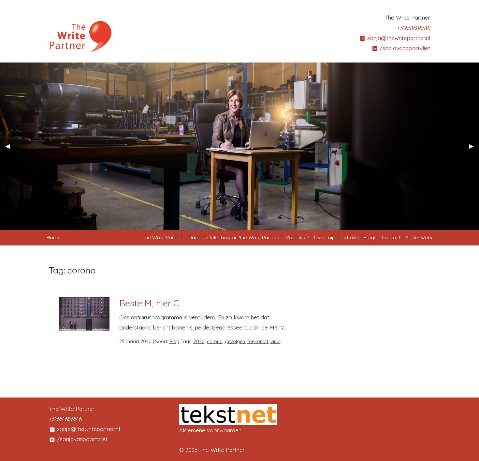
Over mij (323, 237)
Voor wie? (297, 237)
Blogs (370, 237)
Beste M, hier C (149, 303)
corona (215, 341)
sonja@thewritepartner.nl (398, 38)
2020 (199, 341)
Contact (391, 237)
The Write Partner (162, 237)
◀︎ (10, 149)
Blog (174, 341)
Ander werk (418, 237)
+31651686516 (413, 27)
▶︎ (474, 149)
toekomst (257, 341)
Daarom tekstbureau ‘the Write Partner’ (234, 237)
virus (275, 341)
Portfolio (348, 237)
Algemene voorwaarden (210, 430)
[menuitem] (163, 237)
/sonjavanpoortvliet (404, 48)
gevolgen (235, 341)
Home (54, 237)
